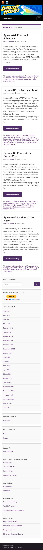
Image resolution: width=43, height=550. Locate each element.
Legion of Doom (15, 141)
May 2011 (6, 366)
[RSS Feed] (3, 1)
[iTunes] (7, 1)
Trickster (12, 81)
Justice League (32, 78)
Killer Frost (31, 139)
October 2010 (8, 395)
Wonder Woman (9, 144)
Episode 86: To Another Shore (20, 90)
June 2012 (6, 311)
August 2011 (7, 353)
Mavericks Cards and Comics (13, 534)
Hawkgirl (6, 268)
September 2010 (9, 399)
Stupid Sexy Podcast (10, 475)
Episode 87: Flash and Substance (15, 37)
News (5, 434)
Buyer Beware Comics (10, 521)
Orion (34, 79)
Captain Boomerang (26, 76)
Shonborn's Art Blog (10, 502)
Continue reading (12, 69)
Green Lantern (8, 203)
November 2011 (8, 340)
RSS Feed (6, 490)
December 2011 (8, 336)
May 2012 (6, 315)
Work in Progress (9, 506)
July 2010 (6, 407)
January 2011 (7, 382)
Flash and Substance (19, 78)
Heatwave (17, 137)
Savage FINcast (8, 471)
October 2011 (8, 345)
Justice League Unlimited (12, 79)
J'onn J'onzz (25, 137)
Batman (15, 76)
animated (9, 76)
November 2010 (8, 391)
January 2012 (7, 332)
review (5, 81)
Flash (9, 78)
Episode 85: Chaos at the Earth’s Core (17, 154)
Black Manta (17, 135)
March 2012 (7, 324)
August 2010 (7, 403)
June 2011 (6, 361)
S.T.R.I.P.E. (25, 205)
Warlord (12, 209)
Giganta (32, 135)
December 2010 (8, 387)
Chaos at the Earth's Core (22, 202)
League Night (7, 18)
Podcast (11, 41)
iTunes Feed (7, 486)
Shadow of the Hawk (23, 269)
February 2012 (8, 328)
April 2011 (6, 370)
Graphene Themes (16, 547)
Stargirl (19, 207)
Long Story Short (9, 530)
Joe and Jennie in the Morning (13, 510)
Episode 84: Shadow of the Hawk (18, 219)
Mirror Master (26, 79)
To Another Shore (21, 142)
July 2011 (6, 357)
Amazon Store (8, 451)
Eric (6, 41)
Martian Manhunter (28, 141)
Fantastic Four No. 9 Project (12, 526)
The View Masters (9, 467)
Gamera (34, 202)
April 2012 (6, 319)
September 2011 (9, 349)
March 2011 (7, 374)
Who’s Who (7, 421)
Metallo (13, 205)
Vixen (10, 271)
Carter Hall (23, 266)
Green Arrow (8, 137)
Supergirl (26, 207)
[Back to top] (38, 545)
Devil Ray (25, 135)
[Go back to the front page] (21, 10)
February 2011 (8, 378)
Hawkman (13, 268)
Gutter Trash (7, 462)
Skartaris (13, 207)
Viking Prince (32, 142)
